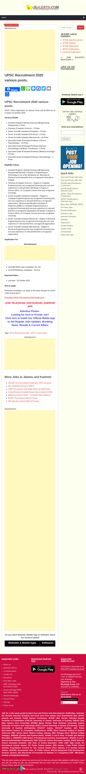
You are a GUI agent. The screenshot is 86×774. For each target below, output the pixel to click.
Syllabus (64, 220)
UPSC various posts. (39, 333)
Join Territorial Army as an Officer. (21, 386)
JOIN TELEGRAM (15, 303)
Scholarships (66, 232)
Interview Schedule (68, 216)
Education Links (9, 681)
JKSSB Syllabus (69, 43)
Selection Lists (66, 213)
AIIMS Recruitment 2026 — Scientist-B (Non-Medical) (29, 395)
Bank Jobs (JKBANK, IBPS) (72, 204)
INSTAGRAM (34, 303)
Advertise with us (10, 668)
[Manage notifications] (81, 769)
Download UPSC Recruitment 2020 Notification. (25, 298)
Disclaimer (7, 678)
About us (6, 665)
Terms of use (8, 705)
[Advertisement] (30, 50)
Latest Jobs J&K (67, 235)
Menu (4, 17)
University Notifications (71, 52)
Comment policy (9, 671)
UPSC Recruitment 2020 (19, 333)
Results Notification (68, 210)
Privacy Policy (9, 699)
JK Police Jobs (67, 207)
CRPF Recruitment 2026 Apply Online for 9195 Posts (29, 389)
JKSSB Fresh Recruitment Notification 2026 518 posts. (30, 383)
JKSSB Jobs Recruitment (72, 40)
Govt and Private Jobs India (72, 177)
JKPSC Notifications (70, 49)
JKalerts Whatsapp (10, 696)
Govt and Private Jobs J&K (71, 180)
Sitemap (6, 702)
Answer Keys (66, 229)
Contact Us (7, 674)
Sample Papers (67, 226)
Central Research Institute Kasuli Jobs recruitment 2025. (30, 392)
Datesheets (65, 223)
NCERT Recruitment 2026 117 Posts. (23, 398)
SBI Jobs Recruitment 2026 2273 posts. (23, 401)
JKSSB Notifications (70, 46)
